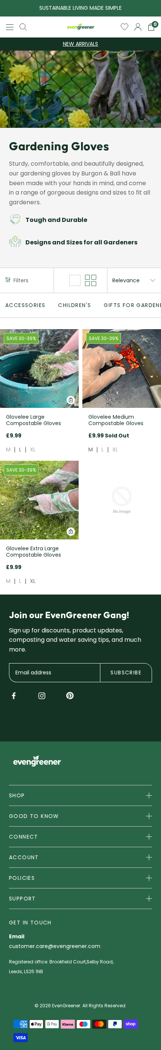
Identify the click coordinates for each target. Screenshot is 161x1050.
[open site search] (23, 27)
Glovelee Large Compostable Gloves (33, 420)
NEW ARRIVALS (80, 44)
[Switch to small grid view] (90, 280)
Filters (20, 280)
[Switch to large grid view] (74, 280)
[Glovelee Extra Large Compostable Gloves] (39, 500)
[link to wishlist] (124, 27)
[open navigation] (9, 27)
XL (33, 449)
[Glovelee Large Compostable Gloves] (39, 368)
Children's (74, 305)
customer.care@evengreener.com (54, 947)
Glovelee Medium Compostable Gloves (115, 420)
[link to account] (138, 27)
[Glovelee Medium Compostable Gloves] (121, 368)
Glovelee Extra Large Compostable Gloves (33, 552)
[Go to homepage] (81, 27)
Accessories (25, 305)
